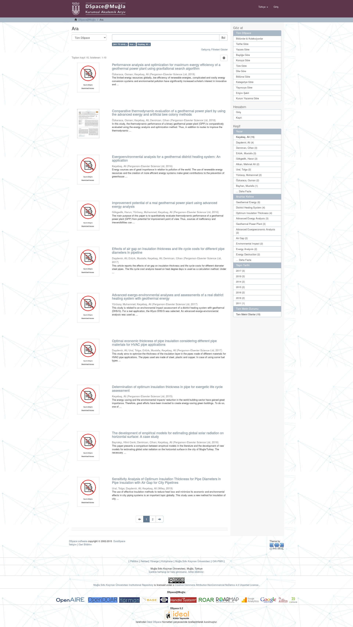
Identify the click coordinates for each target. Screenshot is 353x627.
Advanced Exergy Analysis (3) (252, 218)
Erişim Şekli (242, 93)
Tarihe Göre (242, 44)
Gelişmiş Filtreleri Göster (214, 49)
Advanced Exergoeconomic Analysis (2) (255, 231)
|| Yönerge (153, 561)
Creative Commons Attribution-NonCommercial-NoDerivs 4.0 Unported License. (217, 585)
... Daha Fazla (243, 191)
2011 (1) (240, 303)
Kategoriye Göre (244, 82)
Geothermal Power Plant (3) (250, 224)
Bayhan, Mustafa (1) (247, 185)
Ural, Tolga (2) (243, 169)
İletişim (73, 544)
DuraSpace (119, 541)
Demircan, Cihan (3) (246, 147)
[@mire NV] (277, 546)
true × (132, 44)
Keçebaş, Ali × (144, 44)
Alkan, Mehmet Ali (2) (247, 164)
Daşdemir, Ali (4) (245, 142)
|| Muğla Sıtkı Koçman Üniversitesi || (192, 561)
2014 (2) (240, 281)
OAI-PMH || (218, 561)
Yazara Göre (242, 49)
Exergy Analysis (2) (246, 249)
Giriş (238, 112)
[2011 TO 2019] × (120, 44)
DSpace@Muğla (87, 19)
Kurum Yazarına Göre (247, 98)
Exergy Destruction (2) (248, 254)
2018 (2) (240, 298)
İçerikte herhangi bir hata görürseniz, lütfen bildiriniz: (176, 572)
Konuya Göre (243, 60)
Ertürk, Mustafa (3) (246, 153)
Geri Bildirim (85, 544)
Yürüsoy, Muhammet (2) (249, 175)
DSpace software (78, 541)
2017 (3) (240, 270)
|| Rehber (143, 561)
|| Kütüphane (166, 561)
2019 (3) (240, 276)
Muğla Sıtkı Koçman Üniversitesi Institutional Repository (123, 585)
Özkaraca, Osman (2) (247, 180)
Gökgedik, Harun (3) (246, 158)
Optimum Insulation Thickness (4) (254, 213)
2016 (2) (240, 292)
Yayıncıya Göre (244, 87)
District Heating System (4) (250, 207)
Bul (223, 37)
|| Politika (133, 561)
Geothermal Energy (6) (248, 202)
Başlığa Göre (243, 55)
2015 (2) (240, 287)
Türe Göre (241, 65)
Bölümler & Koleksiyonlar (249, 38)
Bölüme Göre (243, 76)
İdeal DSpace (154, 622)
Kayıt (239, 117)
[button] (263, 6)
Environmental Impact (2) (249, 243)
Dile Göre (241, 71)
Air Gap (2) (242, 238)
